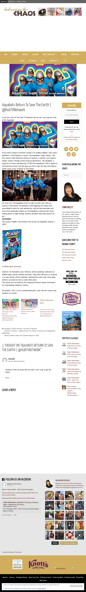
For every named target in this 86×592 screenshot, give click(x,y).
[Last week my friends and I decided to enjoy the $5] (79, 495)
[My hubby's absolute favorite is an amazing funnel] (69, 535)
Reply (7, 378)
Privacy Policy (21, 1)
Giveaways (15, 54)
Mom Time (64, 54)
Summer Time (66, 260)
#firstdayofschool (7, 498)
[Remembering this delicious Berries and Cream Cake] (59, 515)
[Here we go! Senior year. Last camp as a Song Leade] (49, 515)
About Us (4, 1)
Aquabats (7, 329)
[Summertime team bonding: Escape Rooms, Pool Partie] (69, 515)
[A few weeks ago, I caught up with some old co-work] (59, 525)
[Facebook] (66, 149)
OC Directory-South (68, 252)
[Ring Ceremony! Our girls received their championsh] (79, 515)
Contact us (11, 1)
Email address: (72, 110)
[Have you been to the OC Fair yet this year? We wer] (69, 505)
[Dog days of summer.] (59, 505)
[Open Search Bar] (65, 61)
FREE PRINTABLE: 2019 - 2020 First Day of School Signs (73, 380)
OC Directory (53, 61)
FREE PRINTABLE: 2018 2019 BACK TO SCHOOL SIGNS (74, 371)
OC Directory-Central (69, 255)
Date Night (35, 54)
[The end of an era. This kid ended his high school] (59, 535)
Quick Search (43, 580)
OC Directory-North (68, 249)
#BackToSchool (19, 498)
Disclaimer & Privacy (21, 577)
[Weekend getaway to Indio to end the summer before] (69, 495)
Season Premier (17, 329)
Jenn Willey (67, 207)
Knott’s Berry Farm (49, 54)
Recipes (22, 61)
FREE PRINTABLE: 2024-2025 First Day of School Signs (74, 363)
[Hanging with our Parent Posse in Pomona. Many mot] (79, 505)
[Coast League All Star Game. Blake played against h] (49, 535)
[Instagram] (74, 154)
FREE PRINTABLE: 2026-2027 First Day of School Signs (74, 346)
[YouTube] (69, 154)
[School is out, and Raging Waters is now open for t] (79, 535)
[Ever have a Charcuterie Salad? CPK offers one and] (49, 525)
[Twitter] (71, 149)
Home (5, 54)
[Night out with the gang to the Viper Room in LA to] (49, 505)
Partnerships (75, 54)
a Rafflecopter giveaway (11, 267)
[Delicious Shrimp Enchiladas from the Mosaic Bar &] (49, 495)
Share (15, 515)
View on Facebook (7, 515)
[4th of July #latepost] (69, 525)
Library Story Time (68, 257)
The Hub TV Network (30, 329)
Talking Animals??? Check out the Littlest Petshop (28, 311)
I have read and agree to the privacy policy (71, 138)
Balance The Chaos (14, 484)
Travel (43, 61)
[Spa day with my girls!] (79, 525)
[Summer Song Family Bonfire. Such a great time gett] (59, 495)
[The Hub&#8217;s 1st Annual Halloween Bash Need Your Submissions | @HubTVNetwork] (48, 304)
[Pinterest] (76, 149)
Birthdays (25, 54)
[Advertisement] (43, 35)
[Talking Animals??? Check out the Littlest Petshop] (29, 303)
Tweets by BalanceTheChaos (12, 552)
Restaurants (33, 61)
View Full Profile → (68, 232)
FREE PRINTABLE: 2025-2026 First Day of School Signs (74, 354)
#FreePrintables (29, 498)
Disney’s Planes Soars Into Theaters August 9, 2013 (21, 335)
